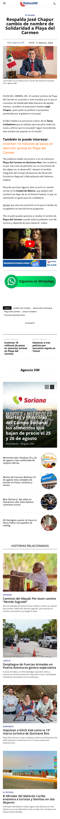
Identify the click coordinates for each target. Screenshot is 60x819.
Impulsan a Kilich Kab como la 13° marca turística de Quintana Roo (26, 731)
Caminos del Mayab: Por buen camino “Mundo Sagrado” (29, 600)
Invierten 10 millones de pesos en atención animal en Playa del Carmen (15, 348)
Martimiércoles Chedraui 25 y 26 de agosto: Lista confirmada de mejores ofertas (20, 460)
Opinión (7, 595)
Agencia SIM (18, 43)
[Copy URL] (43, 329)
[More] (50, 329)
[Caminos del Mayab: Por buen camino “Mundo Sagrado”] (30, 572)
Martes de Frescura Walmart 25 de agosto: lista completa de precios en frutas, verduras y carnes (19, 481)
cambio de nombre (22, 308)
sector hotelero (29, 311)
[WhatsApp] (23, 329)
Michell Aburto (12, 443)
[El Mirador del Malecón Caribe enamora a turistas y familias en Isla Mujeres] (30, 770)
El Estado (30, 15)
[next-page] (52, 387)
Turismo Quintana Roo (14, 315)
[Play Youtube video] (30, 243)
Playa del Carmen (12, 311)
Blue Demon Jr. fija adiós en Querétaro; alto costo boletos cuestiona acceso (18, 502)
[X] (16, 329)
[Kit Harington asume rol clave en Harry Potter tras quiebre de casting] (49, 523)
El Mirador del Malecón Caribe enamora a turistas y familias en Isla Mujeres (29, 799)
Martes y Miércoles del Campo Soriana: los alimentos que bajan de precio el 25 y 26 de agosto (28, 427)
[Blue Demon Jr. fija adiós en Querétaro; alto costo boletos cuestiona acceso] (49, 502)
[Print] (36, 329)
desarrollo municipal (42, 308)
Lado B (6, 661)
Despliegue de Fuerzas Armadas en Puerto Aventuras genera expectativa (29, 666)
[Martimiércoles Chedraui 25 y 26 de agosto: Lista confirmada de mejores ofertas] (49, 460)
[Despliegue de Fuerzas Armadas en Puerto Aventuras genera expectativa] (30, 638)
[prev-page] (47, 387)
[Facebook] (10, 329)
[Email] (30, 329)
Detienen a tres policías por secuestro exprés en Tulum (43, 347)
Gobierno (8, 726)
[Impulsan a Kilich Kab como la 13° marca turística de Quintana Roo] (30, 704)
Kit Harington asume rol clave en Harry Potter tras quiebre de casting (20, 523)
